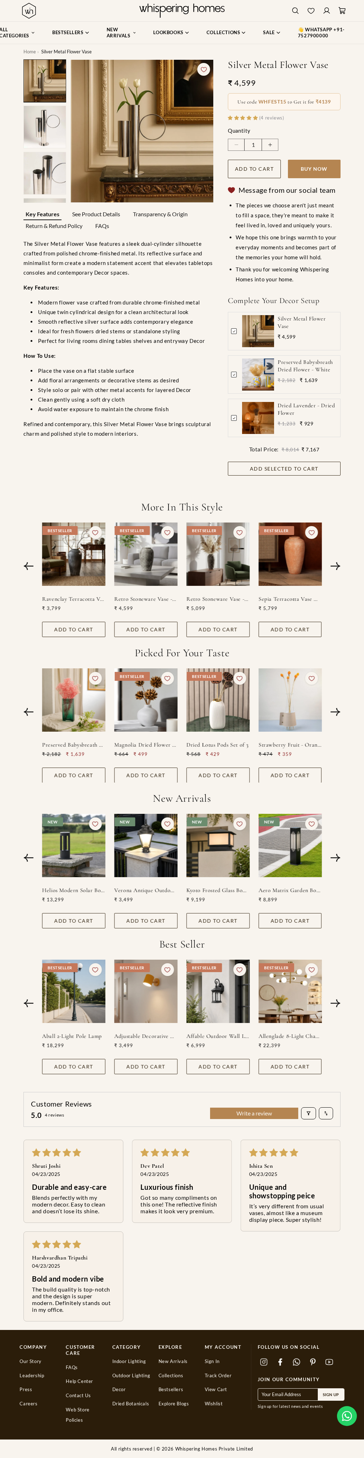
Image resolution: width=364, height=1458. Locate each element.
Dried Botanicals (130, 1403)
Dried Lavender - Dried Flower (306, 409)
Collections (171, 1375)
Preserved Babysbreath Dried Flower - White (305, 366)
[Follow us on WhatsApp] (296, 1362)
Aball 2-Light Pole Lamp (72, 1036)
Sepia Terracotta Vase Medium (290, 598)
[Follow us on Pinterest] (313, 1362)
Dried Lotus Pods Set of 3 (218, 744)
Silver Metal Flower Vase (302, 322)
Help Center (79, 1381)
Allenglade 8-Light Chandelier (290, 1036)
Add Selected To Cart (284, 469)
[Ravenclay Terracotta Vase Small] (74, 554)
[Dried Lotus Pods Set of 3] (218, 700)
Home (29, 51)
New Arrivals (173, 1361)
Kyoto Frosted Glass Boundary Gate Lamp (218, 890)
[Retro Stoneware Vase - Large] (218, 554)
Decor (119, 1389)
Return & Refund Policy (54, 225)
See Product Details (96, 214)
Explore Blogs (174, 1403)
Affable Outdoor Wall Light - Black (218, 1036)
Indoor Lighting (129, 1361)
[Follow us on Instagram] (264, 1362)
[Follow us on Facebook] (280, 1362)
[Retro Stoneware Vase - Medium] (146, 554)
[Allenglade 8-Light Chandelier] (290, 991)
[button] (347, 1416)
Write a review (254, 1113)
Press (26, 1389)
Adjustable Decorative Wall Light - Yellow (146, 1036)
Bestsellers (171, 1389)
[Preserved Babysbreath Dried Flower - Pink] (74, 700)
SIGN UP (331, 1394)
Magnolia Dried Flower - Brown (146, 744)
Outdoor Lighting (131, 1375)
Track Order (218, 1375)
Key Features (42, 214)
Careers (28, 1403)
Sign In (212, 1361)
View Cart (216, 1389)
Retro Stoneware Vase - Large (218, 598)
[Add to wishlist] (203, 69)
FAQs (102, 225)
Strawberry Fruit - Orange (290, 744)
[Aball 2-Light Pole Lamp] (74, 991)
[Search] (295, 11)
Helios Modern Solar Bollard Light (74, 890)
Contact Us (78, 1395)
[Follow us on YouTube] (329, 1362)
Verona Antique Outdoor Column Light (146, 890)
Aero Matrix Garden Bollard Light (290, 890)
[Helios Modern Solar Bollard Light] (74, 845)
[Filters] (308, 1113)
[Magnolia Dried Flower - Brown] (146, 700)
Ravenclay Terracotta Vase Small (74, 598)
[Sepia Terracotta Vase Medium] (290, 554)
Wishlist (214, 1403)
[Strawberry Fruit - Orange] (290, 700)
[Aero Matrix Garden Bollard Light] (290, 845)
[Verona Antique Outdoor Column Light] (146, 845)
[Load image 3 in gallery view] (44, 173)
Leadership (32, 1375)
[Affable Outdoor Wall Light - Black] (218, 991)
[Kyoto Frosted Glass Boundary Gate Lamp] (218, 845)
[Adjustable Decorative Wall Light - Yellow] (146, 991)
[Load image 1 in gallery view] (44, 80)
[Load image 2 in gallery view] (44, 127)
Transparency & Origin (160, 214)
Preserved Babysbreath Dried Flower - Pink (74, 744)
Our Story (30, 1361)
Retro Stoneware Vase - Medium (146, 598)
